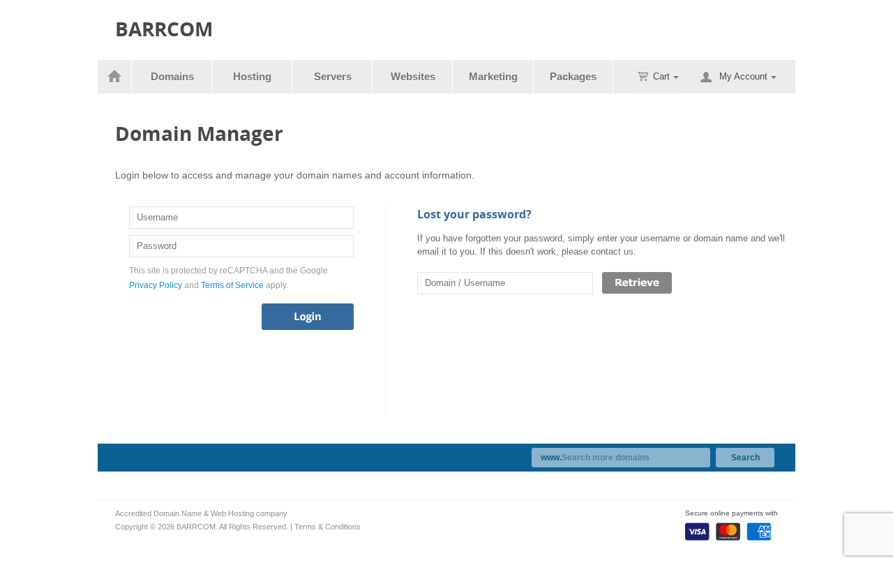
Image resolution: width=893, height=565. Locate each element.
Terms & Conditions (327, 526)
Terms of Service (232, 285)
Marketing (493, 76)
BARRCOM (164, 29)
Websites (413, 76)
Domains (172, 76)
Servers (333, 76)
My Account (743, 76)
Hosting (252, 76)
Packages (573, 76)
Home (115, 76)
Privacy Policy (155, 285)
